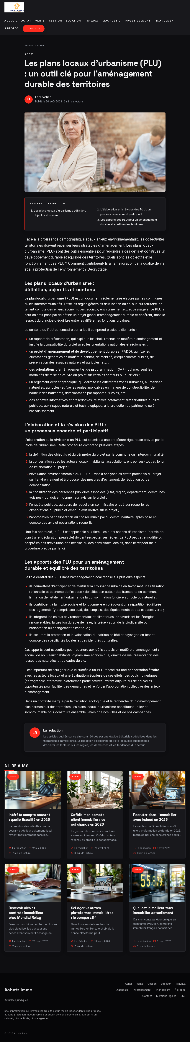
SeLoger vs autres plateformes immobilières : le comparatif (92, 913)
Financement (165, 20)
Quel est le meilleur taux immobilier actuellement (153, 910)
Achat (26, 20)
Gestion (55, 20)
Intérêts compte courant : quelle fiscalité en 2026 (29, 817)
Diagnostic (111, 20)
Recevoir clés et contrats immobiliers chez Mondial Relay (26, 913)
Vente (40, 20)
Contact (34, 28)
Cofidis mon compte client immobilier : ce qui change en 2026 (88, 819)
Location (73, 20)
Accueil (10, 20)
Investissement (138, 20)
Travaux (91, 20)
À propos (11, 28)
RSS (183, 995)
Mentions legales (166, 995)
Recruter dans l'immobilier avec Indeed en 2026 (154, 817)
